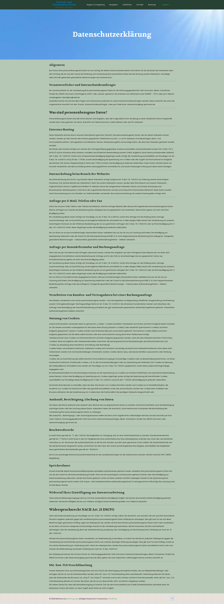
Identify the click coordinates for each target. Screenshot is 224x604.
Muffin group (72, 598)
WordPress (112, 598)
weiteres (165, 5)
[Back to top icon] (172, 598)
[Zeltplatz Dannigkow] (64, 4)
